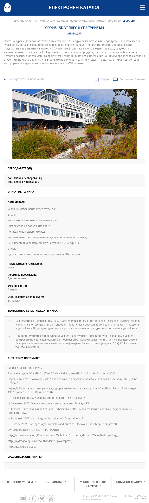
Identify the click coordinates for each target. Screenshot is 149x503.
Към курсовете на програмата (26, 79)
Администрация (129, 482)
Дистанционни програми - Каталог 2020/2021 (41, 21)
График (105, 79)
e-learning (54, 482)
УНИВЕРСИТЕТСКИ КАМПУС (93, 484)
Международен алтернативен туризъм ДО (95, 21)
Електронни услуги (17, 482)
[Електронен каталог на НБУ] (7, 7)
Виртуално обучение (132, 79)
